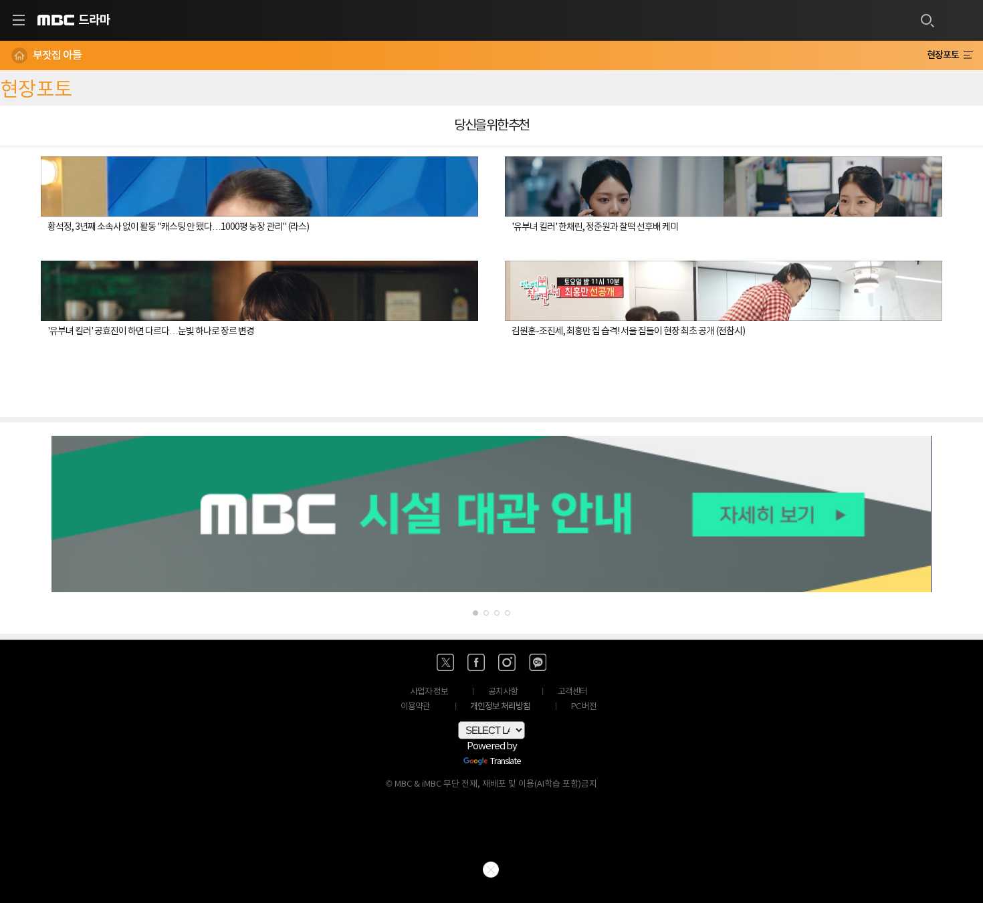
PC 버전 (583, 706)
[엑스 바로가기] (445, 662)
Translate (505, 762)
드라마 (94, 20)
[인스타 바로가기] (507, 662)
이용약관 (415, 706)
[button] (475, 613)
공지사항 (503, 692)
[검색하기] (927, 20)
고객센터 (572, 692)
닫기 (491, 870)
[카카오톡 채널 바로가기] (537, 662)
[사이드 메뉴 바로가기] (19, 20)
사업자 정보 (429, 692)
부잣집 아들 (57, 55)
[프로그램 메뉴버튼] (968, 55)
